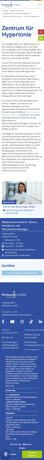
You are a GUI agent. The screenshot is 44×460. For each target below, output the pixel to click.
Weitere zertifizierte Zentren (12, 16)
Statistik (28, 444)
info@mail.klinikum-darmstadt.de (16, 315)
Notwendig (16, 444)
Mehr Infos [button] (10, 386)
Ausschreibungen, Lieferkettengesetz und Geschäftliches (10, 345)
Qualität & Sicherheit (17, 11)
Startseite (5, 11)
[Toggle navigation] (39, 4)
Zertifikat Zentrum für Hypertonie (22, 273)
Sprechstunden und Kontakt (17, 255)
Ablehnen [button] (12, 454)
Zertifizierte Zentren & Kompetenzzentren (17, 14)
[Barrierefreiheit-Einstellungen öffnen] (6, 454)
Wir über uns (7, 337)
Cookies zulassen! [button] (32, 454)
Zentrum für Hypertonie (31, 16)
